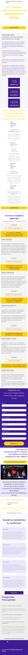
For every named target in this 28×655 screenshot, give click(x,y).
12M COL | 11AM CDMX (14, 360)
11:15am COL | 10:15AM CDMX (14, 329)
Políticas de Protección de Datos (19, 446)
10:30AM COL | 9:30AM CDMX (14, 294)
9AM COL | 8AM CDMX (14, 228)
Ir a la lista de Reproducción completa (15, 462)
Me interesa (14, 592)
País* (3, 422)
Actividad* (4, 427)
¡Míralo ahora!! (14, 27)
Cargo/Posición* (5, 431)
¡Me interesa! (14, 208)
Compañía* (4, 412)
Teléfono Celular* (5, 417)
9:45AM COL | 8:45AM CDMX (14, 261)
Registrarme (14, 443)
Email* (3, 408)
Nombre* (4, 403)
